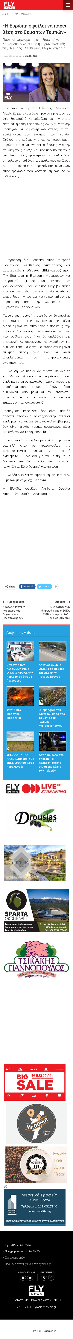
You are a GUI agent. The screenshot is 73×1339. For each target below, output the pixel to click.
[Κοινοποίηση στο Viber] (44, 1278)
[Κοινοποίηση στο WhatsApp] (51, 1278)
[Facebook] (23, 1278)
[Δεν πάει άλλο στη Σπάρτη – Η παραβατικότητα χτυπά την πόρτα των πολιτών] (52, 741)
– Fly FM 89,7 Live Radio (17, 1245)
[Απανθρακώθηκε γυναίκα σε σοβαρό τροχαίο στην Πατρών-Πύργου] (52, 651)
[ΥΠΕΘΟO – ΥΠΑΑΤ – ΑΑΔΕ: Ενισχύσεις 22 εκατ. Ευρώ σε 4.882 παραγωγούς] (20, 741)
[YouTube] (30, 1278)
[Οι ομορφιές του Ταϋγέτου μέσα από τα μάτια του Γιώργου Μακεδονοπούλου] (52, 696)
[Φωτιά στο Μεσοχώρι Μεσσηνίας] (20, 696)
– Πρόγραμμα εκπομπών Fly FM (21, 1251)
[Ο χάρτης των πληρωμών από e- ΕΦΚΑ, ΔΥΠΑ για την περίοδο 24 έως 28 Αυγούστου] (20, 651)
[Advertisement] (36, 218)
